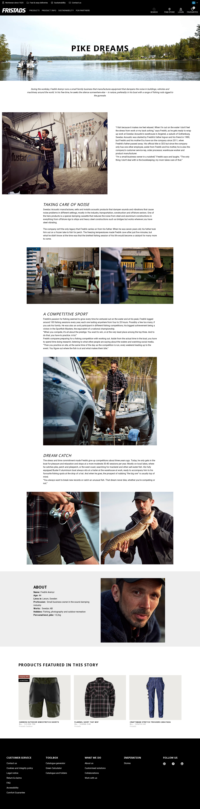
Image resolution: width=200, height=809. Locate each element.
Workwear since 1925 (14, 3)
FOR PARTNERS (83, 10)
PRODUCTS (34, 10)
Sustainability (60, 3)
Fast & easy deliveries (39, 3)
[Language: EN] (195, 2)
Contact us (76, 3)
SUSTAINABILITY (66, 10)
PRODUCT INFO (49, 10)
